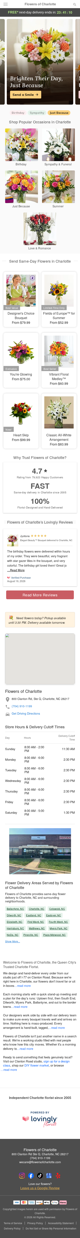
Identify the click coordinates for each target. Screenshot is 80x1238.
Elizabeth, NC (15, 921)
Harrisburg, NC (15, 928)
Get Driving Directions (26, 713)
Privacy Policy (35, 1223)
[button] (71, 1229)
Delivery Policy (12, 1228)
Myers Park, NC (58, 928)
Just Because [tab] (59, 113)
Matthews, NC (37, 928)
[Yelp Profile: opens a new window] (58, 1175)
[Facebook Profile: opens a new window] (31, 1175)
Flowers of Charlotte (40, 4)
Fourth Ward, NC (58, 921)
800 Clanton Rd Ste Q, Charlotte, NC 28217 (40, 1154)
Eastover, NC (53, 915)
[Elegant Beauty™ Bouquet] (12, 540)
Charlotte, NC (37, 908)
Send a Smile (23, 95)
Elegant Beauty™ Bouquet (33, 540)
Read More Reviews (40, 594)
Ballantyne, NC (15, 908)
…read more (22, 986)
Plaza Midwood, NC (54, 934)
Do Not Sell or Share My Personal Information (51, 1228)
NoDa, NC (12, 934)
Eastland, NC (33, 915)
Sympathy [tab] (37, 113)
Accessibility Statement (61, 1223)
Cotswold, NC (57, 908)
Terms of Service (13, 1223)
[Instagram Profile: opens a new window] (22, 1175)
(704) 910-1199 (22, 706)
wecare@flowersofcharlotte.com (40, 1162)
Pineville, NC (30, 934)
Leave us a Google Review (40, 1188)
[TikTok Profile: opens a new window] (40, 1175)
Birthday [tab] (18, 113)
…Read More (16, 570)
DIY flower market (36, 1065)
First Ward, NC (35, 921)
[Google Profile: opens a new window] (49, 1175)
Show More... (12, 941)
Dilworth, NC (14, 915)
